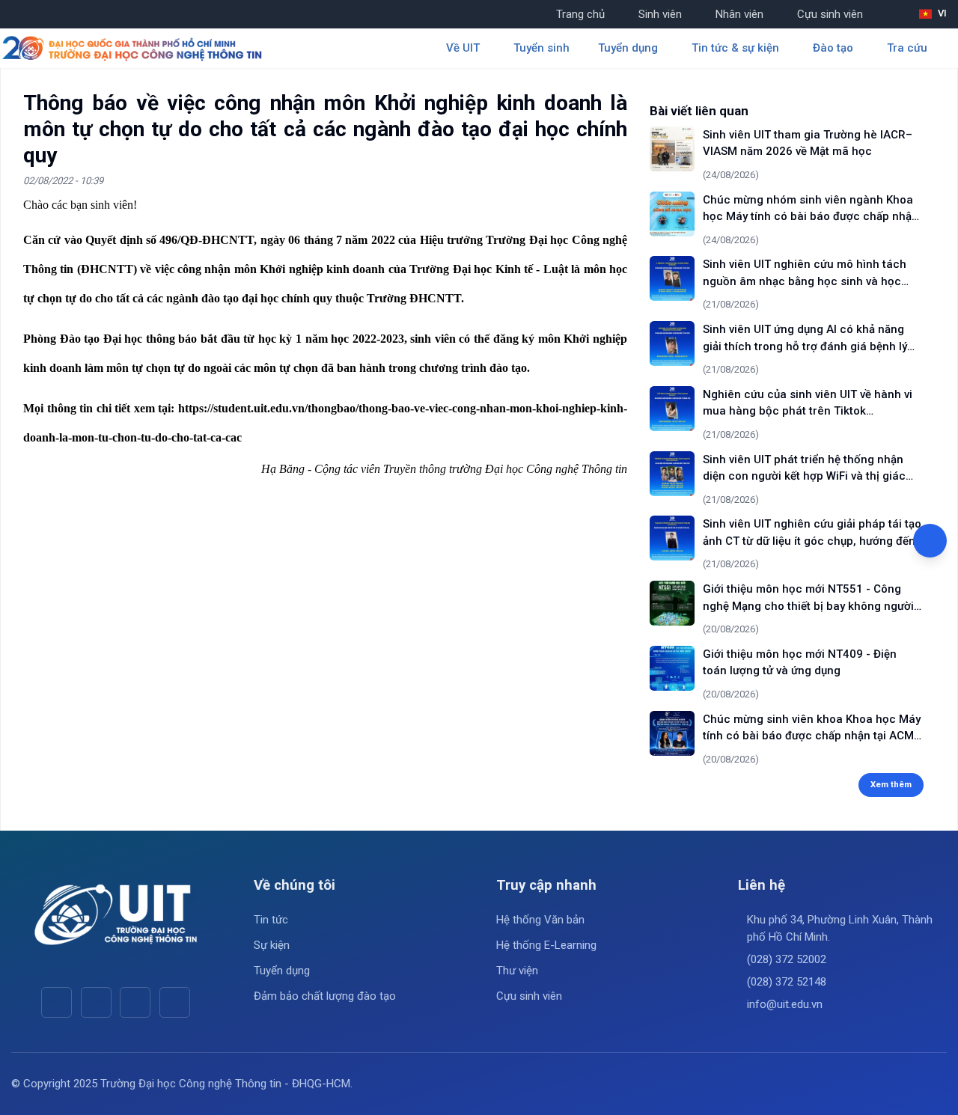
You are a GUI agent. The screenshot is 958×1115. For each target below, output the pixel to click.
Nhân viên (739, 14)
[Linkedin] (174, 1002)
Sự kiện (272, 945)
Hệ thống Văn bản (540, 919)
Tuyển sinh (541, 48)
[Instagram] (135, 1002)
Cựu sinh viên (830, 14)
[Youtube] (96, 1002)
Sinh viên (660, 14)
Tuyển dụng (282, 970)
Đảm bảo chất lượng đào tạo (325, 996)
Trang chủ (580, 14)
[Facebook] (56, 1002)
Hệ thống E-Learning (546, 945)
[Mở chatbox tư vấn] (930, 541)
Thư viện (517, 970)
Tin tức (271, 919)
